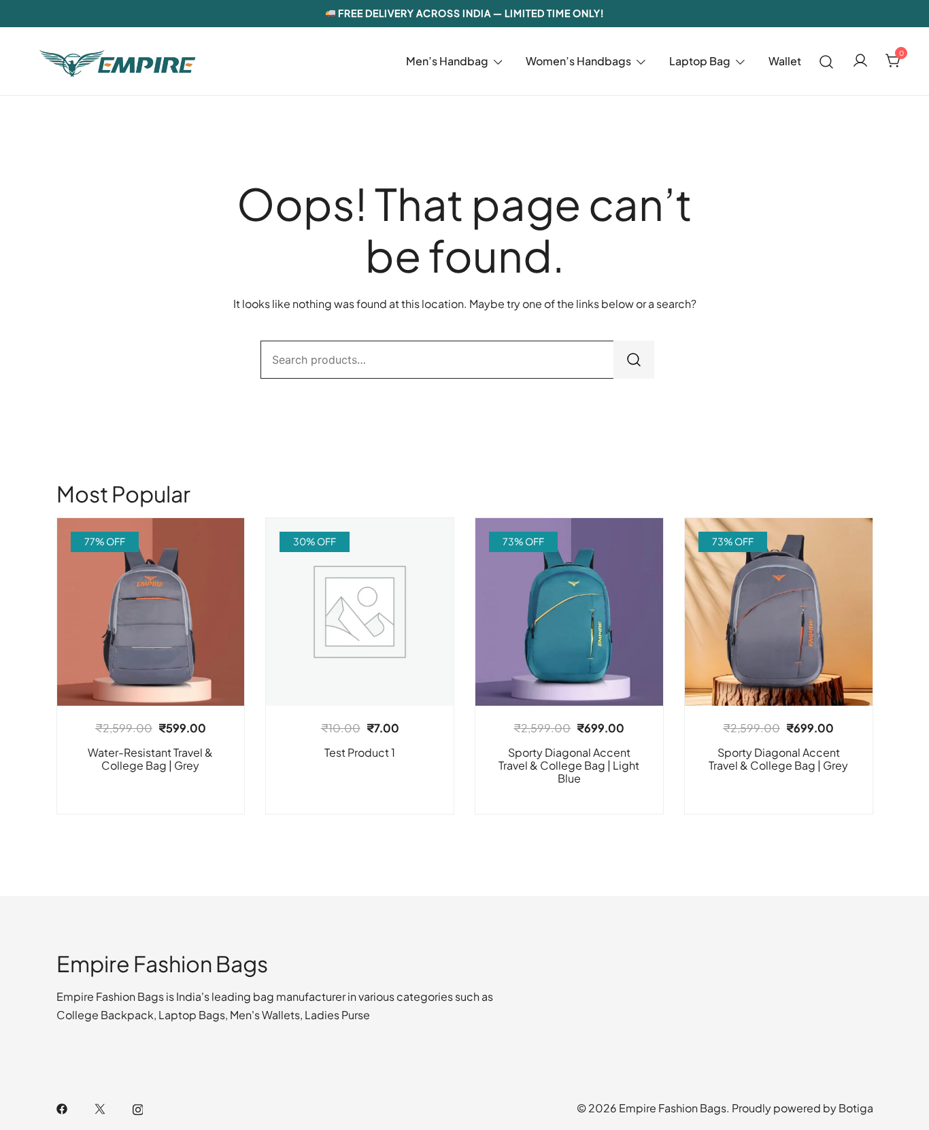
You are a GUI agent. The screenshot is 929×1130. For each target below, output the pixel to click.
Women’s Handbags (578, 61)
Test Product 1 (359, 752)
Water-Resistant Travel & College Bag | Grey (150, 758)
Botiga (856, 1108)
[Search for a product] (826, 61)
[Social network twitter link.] (100, 1108)
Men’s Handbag (447, 61)
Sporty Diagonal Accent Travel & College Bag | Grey (778, 758)
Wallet (784, 61)
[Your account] (860, 61)
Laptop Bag (699, 61)
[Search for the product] (633, 360)
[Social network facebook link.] (61, 1108)
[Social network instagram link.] (138, 1108)
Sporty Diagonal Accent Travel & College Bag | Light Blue (569, 765)
